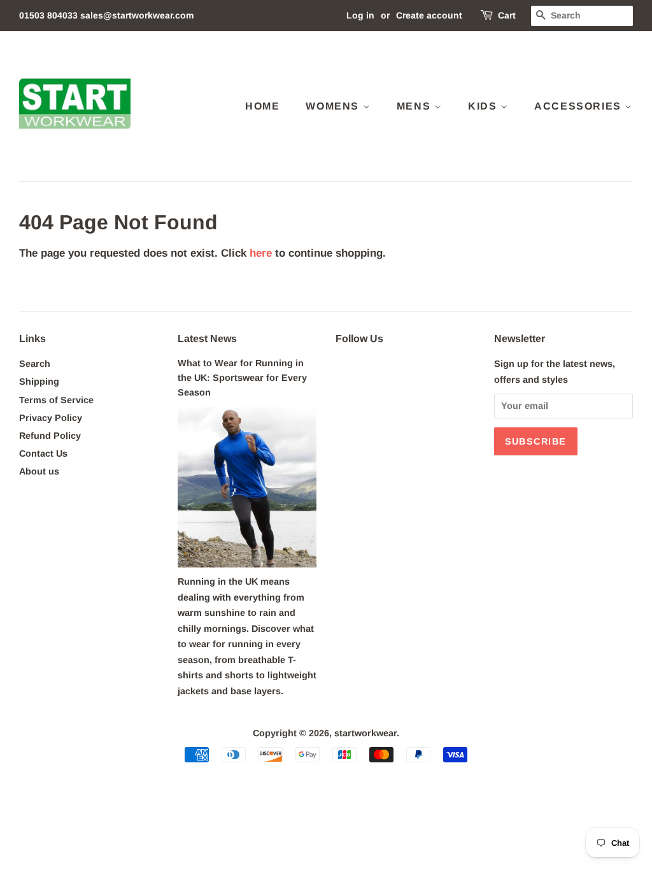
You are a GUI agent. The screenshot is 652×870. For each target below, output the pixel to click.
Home (262, 106)
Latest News (207, 338)
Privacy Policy (50, 418)
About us (39, 471)
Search (34, 364)
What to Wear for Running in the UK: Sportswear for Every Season (242, 377)
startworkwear (365, 733)
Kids (484, 106)
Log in (360, 15)
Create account (429, 15)
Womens (334, 106)
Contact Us (43, 453)
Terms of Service (56, 400)
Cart (507, 15)
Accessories (579, 106)
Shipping (39, 381)
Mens (415, 106)
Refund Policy (50, 436)
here (261, 253)
